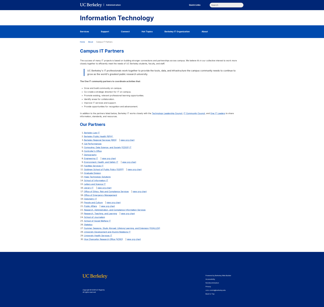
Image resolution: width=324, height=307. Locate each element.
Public (90, 206)
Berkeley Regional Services (100, 140)
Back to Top (210, 294)
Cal (93, 143)
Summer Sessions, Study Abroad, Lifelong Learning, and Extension (122, 228)
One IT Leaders (217, 113)
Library (89, 188)
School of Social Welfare (97, 221)
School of (94, 217)
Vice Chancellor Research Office (103, 239)
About (205, 31)
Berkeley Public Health (98, 136)
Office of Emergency (100, 195)
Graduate (92, 173)
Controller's (93, 151)
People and (93, 202)
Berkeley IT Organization (177, 31)
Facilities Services (94, 166)
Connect (125, 31)
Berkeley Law (92, 132)
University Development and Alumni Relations (107, 232)
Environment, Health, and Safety (101, 162)
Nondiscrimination (213, 283)
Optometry (90, 199)
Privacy (209, 286)
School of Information (96, 180)
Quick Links (194, 5)
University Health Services (98, 235)
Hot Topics (147, 31)
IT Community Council (194, 113)
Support (105, 31)
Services (84, 31)
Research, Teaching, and (100, 213)
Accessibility (211, 279)
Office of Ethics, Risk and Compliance (106, 191)
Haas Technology (97, 177)
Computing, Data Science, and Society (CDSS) (107, 147)
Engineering (91, 158)
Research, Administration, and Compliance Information (115, 210)
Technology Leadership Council (167, 113)
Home (82, 42)
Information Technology (117, 18)
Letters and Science (95, 184)
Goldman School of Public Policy (104, 169)
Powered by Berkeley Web (218, 275)
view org (127, 140)
